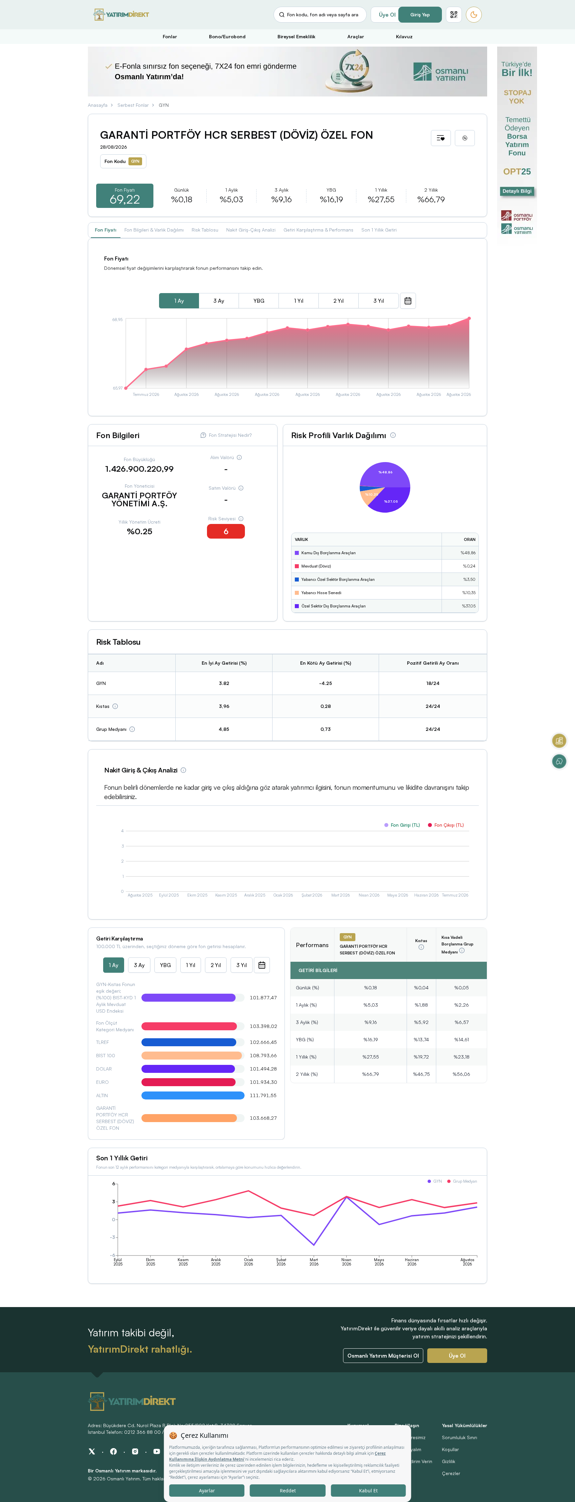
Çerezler (451, 1473)
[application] (287, 358)
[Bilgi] (115, 706)
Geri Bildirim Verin (413, 1461)
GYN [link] (164, 105)
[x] (92, 1451)
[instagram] (135, 1451)
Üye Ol (387, 14)
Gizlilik (448, 1461)
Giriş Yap (420, 14)
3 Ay (218, 300)
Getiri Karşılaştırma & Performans (318, 230)
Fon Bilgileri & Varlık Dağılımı (154, 230)
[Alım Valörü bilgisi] (239, 457)
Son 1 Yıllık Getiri (379, 230)
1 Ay (179, 300)
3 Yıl (378, 300)
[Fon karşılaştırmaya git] (465, 138)
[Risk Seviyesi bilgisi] (241, 518)
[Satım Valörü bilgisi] (241, 488)
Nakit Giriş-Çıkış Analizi (251, 230)
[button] (454, 15)
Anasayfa (97, 105)
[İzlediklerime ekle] (441, 138)
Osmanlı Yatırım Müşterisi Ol (383, 1355)
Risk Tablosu (205, 230)
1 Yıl (298, 300)
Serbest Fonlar (133, 105)
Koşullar (450, 1449)
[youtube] (157, 1451)
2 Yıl (338, 300)
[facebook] (113, 1451)
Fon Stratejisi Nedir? (230, 435)
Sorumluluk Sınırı (459, 1437)
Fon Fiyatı (105, 230)
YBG (259, 300)
